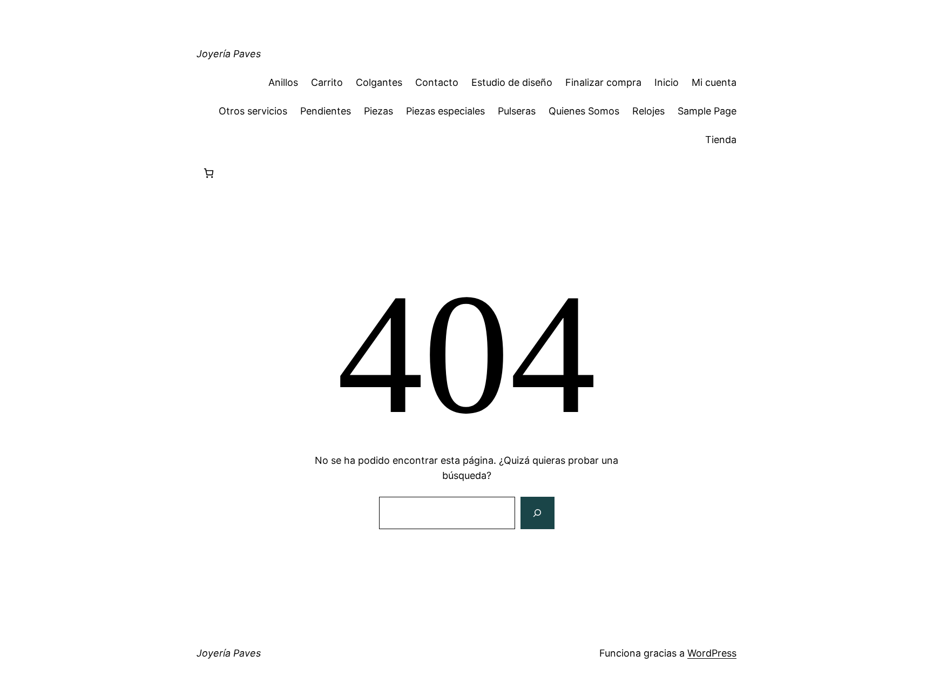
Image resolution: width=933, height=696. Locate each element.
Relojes (648, 111)
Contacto (436, 82)
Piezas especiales (445, 111)
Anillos (283, 82)
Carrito (327, 82)
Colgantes (379, 82)
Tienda (720, 139)
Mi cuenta (714, 82)
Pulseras (517, 111)
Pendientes (325, 111)
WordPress (711, 653)
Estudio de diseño (511, 82)
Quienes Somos (584, 111)
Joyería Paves (229, 53)
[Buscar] (537, 513)
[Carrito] (209, 173)
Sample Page (707, 111)
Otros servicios (253, 111)
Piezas (378, 111)
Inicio (666, 82)
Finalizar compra (603, 82)
